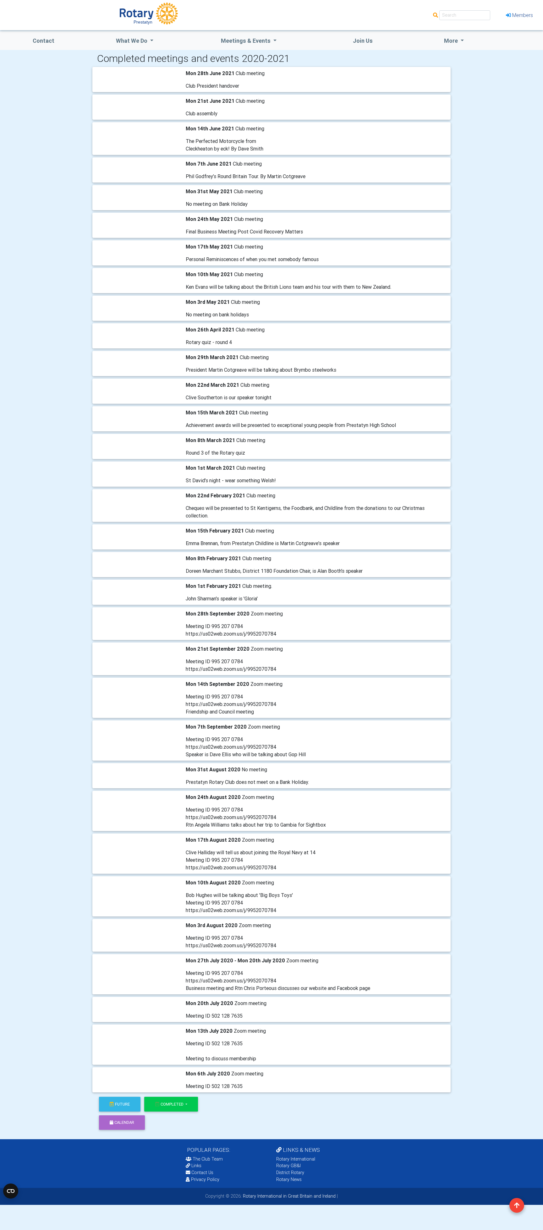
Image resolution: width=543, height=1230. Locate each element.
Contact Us (201, 1172)
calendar (124, 1122)
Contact (43, 40)
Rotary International (295, 1159)
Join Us (363, 40)
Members (522, 15)
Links (196, 1165)
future (122, 1104)
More (451, 40)
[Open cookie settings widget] (10, 1191)
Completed (172, 1104)
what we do (132, 40)
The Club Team (208, 1159)
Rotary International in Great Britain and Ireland (289, 1196)
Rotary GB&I (288, 1165)
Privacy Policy (205, 1179)
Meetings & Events (246, 40)
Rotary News (289, 1179)
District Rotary (290, 1172)
